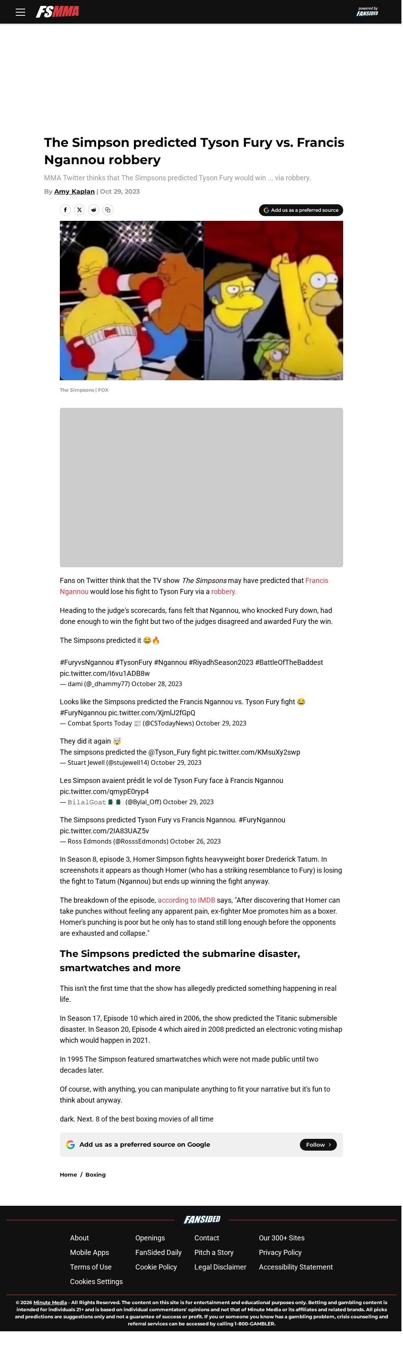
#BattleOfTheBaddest (289, 662)
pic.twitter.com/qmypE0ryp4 (104, 791)
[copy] (107, 209)
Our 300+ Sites (282, 1238)
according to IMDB (186, 900)
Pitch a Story (214, 1252)
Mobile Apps (89, 1252)
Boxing (95, 1174)
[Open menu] (20, 12)
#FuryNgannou (83, 713)
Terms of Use (91, 1267)
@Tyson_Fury (169, 752)
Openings (150, 1238)
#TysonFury (133, 662)
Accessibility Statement (296, 1267)
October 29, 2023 (221, 723)
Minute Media (50, 1302)
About (79, 1238)
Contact (206, 1238)
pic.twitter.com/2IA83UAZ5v (104, 831)
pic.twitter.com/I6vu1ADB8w (105, 673)
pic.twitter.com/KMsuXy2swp (254, 752)
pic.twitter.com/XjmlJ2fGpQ (151, 713)
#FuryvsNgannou (87, 662)
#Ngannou (170, 662)
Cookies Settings (96, 1281)
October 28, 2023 (156, 683)
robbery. (224, 591)
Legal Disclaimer (220, 1267)
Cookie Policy (156, 1267)
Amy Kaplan (74, 191)
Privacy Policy (280, 1252)
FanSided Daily (158, 1252)
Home (68, 1174)
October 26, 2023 (195, 841)
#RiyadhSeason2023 (221, 662)
